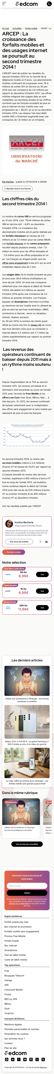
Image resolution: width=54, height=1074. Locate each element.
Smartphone (10, 950)
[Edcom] (27, 4)
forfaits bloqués (15, 243)
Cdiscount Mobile (13, 989)
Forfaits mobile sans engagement (21, 931)
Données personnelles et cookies (21, 1029)
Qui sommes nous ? (14, 1038)
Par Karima (8, 181)
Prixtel (7, 994)
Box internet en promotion (18, 926)
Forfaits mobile (13, 552)
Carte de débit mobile (15, 959)
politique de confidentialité (19, 903)
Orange (8, 980)
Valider (27, 893)
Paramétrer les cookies (16, 1033)
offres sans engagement (15, 263)
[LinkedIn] (46, 541)
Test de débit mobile (15, 955)
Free (6, 970)
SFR (6, 985)
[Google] (6, 1059)
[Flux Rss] (43, 1059)
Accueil (5, 28)
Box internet (10, 945)
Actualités (16, 28)
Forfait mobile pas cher (16, 922)
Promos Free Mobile (14, 936)
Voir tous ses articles (19, 541)
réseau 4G (35, 325)
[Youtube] (25, 1059)
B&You (7, 1003)
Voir (42, 574)
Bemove (43, 1067)
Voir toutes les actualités (27, 844)
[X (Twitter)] (40, 541)
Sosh (7, 1008)
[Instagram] (31, 1059)
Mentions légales (13, 1024)
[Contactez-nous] (49, 3)
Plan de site (10, 1048)
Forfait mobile (31, 28)
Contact (8, 1043)
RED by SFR (10, 999)
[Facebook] (19, 1059)
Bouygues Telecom (14, 975)
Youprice (9, 1013)
